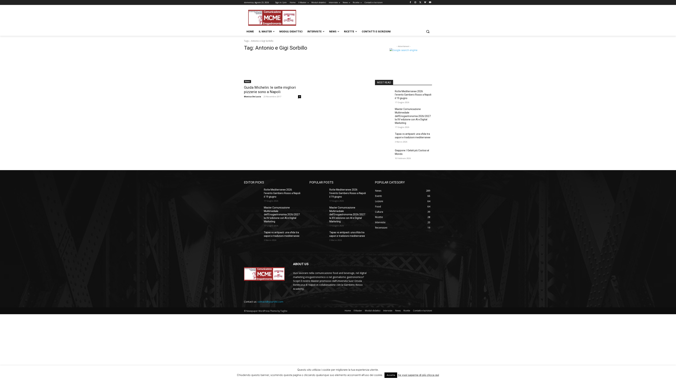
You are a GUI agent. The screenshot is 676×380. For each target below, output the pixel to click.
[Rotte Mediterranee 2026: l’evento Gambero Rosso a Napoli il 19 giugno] (383, 96)
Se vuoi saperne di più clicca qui (418, 375)
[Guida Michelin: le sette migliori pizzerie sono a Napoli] (272, 69)
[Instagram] (415, 3)
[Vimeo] (425, 3)
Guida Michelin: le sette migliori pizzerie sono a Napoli (270, 89)
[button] (428, 31)
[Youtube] (430, 3)
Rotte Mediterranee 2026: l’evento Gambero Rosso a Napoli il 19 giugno (413, 95)
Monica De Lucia (252, 96)
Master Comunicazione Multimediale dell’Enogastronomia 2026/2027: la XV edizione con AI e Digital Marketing (413, 116)
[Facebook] (410, 3)
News (247, 81)
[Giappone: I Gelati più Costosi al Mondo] (383, 155)
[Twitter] (420, 3)
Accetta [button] (391, 375)
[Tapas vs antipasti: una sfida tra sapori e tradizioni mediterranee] (383, 138)
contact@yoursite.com (270, 301)
